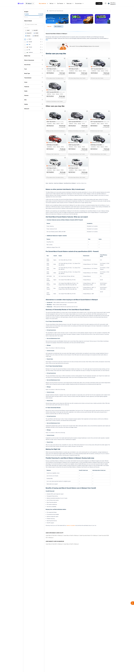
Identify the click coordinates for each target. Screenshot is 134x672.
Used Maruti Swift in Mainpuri (71, 535)
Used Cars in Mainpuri (58, 183)
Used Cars (51, 183)
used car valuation (71, 525)
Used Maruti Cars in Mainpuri (70, 183)
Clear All (49, 26)
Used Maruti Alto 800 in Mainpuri (54, 535)
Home (47, 183)
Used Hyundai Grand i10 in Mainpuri (89, 535)
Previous (45, 19)
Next (110, 19)
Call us (100, 3)
